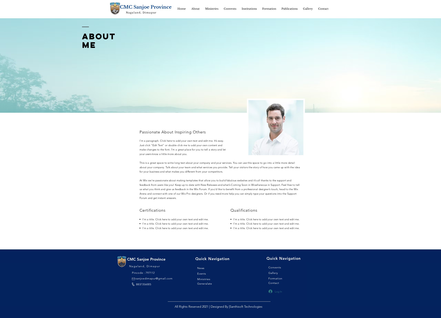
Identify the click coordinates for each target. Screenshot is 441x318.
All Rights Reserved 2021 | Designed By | (202, 307)
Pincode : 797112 (143, 272)
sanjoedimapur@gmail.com (154, 278)
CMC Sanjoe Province (146, 7)
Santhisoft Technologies (246, 307)
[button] (307, 8)
